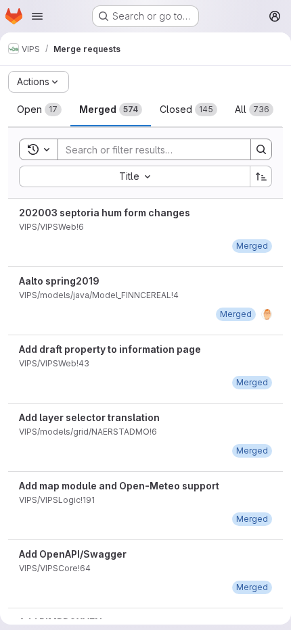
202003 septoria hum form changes (104, 212)
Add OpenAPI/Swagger (73, 554)
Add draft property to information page (110, 349)
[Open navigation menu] (37, 16)
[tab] (39, 109)
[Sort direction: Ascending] (261, 176)
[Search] (261, 149)
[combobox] (134, 176)
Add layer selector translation (89, 417)
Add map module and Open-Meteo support (119, 485)
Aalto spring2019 (59, 281)
